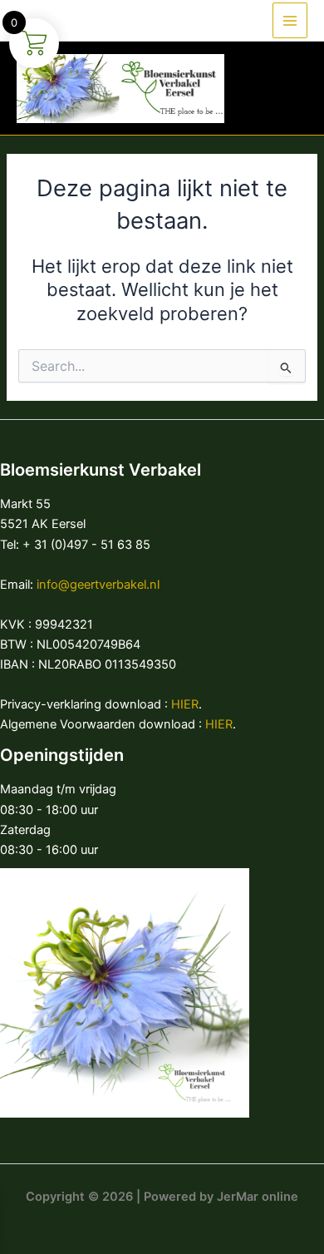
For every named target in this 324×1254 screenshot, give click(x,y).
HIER (185, 704)
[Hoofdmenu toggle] (289, 19)
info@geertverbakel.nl (98, 584)
